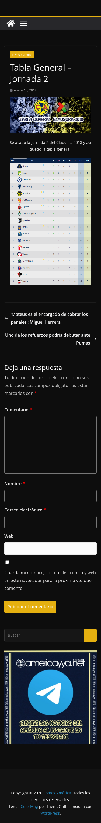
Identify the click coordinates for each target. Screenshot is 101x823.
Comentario (18, 410)
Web (8, 536)
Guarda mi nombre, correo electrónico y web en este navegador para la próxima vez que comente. (50, 580)
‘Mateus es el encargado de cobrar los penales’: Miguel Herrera (49, 318)
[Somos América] (10, 23)
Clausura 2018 (22, 55)
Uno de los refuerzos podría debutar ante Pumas (47, 339)
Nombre (14, 484)
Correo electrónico (25, 510)
